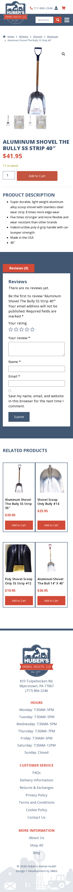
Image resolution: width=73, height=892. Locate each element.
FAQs (36, 772)
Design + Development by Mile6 (36, 871)
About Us (36, 837)
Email (14, 376)
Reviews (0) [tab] (18, 268)
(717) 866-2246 (36, 690)
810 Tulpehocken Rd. (36, 681)
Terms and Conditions (36, 802)
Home (10, 36)
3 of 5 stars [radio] (21, 329)
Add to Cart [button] (19, 525)
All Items (23, 36)
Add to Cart (37, 176)
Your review (19, 338)
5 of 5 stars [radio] (32, 329)
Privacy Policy (36, 795)
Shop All (36, 845)
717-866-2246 (43, 8)
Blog (36, 852)
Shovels (37, 36)
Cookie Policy (36, 810)
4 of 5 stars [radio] (27, 329)
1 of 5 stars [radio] (10, 329)
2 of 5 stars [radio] (16, 329)
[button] (67, 20)
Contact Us (36, 817)
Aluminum (52, 36)
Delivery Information (36, 780)
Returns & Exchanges (37, 787)
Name (14, 361)
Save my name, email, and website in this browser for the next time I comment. (36, 401)
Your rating (17, 323)
